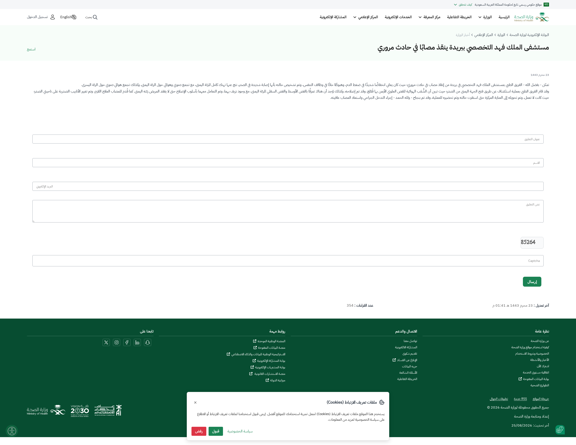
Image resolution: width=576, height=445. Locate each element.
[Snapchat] (147, 342)
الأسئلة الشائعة (408, 373)
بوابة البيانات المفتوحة (536, 379)
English (66, 17)
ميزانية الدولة (277, 380)
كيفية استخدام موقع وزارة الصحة (530, 347)
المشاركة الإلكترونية (333, 17)
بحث (88, 17)
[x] (106, 342)
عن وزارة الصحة (540, 341)
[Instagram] (116, 342)
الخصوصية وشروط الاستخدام (532, 353)
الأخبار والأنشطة (539, 360)
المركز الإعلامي (483, 35)
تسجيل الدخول (37, 17)
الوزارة (501, 35)
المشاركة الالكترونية (406, 347)
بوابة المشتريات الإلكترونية (270, 367)
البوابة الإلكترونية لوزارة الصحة (529, 35)
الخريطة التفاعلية (459, 17)
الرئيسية (504, 17)
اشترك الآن (543, 366)
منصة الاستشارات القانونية (269, 373)
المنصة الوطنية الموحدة (271, 341)
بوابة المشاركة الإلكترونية (271, 360)
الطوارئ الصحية (540, 385)
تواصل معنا (410, 341)
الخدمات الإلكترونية (398, 17)
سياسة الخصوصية (240, 431)
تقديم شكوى (410, 353)
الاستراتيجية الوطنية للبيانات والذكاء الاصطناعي (258, 354)
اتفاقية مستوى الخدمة (536, 372)
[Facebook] (126, 342)
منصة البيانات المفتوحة (271, 347)
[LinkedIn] (137, 342)
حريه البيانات (409, 366)
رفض (199, 431)
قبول (215, 431)
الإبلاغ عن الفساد (407, 360)
